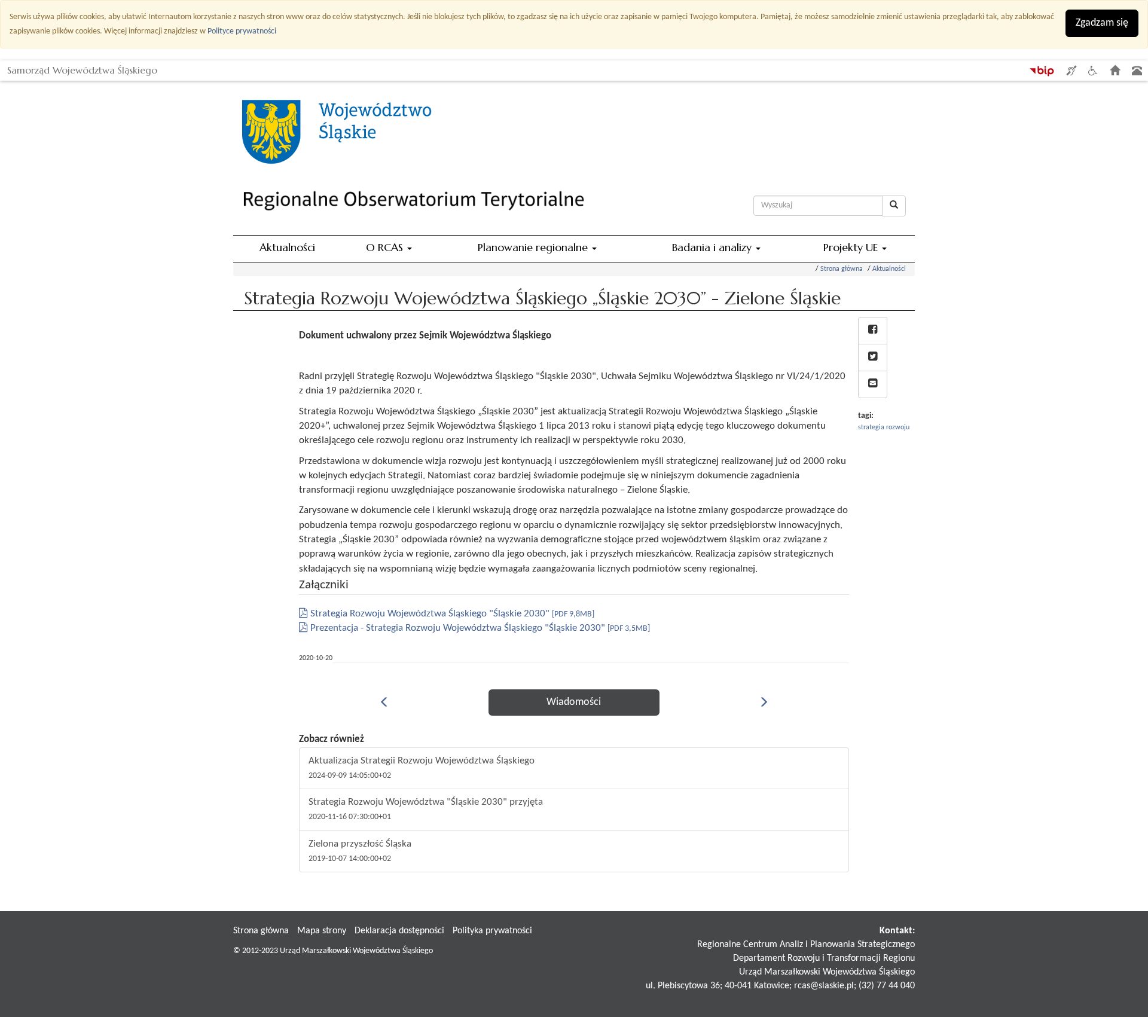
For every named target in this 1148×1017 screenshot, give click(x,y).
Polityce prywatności (241, 31)
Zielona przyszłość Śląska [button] (360, 851)
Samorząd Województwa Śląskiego (82, 68)
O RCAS (386, 247)
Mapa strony (321, 931)
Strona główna (841, 269)
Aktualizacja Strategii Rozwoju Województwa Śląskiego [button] (422, 768)
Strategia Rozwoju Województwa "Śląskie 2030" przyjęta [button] (426, 809)
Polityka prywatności (492, 931)
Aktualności (287, 247)
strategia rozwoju (883, 427)
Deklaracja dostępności (399, 931)
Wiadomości (573, 702)
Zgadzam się (1102, 23)
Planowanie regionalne (534, 247)
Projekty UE (852, 247)
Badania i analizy (713, 247)
